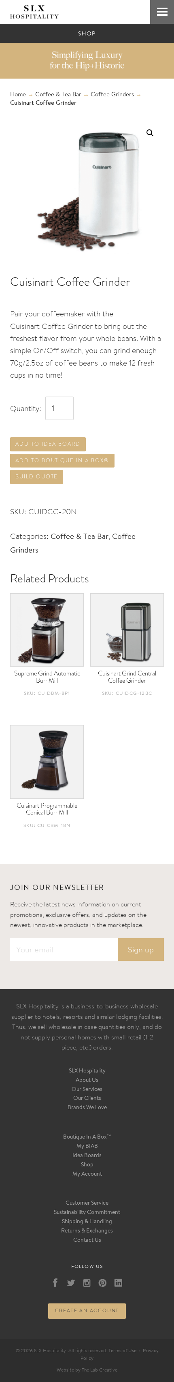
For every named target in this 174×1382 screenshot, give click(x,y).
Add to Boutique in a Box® (62, 460)
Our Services (87, 1090)
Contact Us (87, 1240)
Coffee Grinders (112, 95)
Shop (87, 1165)
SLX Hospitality (87, 1071)
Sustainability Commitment (87, 1213)
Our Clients (87, 1098)
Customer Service (87, 1203)
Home (18, 95)
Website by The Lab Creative (87, 1370)
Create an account (87, 1310)
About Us (87, 1080)
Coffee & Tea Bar (58, 95)
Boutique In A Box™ (87, 1137)
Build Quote (36, 476)
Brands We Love (87, 1108)
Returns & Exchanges (87, 1231)
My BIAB (87, 1146)
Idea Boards (87, 1156)
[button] (150, 133)
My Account (87, 1174)
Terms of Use (122, 1351)
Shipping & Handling (87, 1222)
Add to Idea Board (48, 444)
